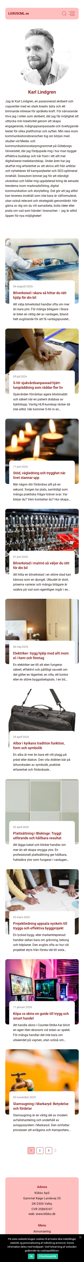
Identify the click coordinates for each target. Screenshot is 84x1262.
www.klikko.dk (45, 1214)
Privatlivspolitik (47, 1256)
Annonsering (42, 1231)
